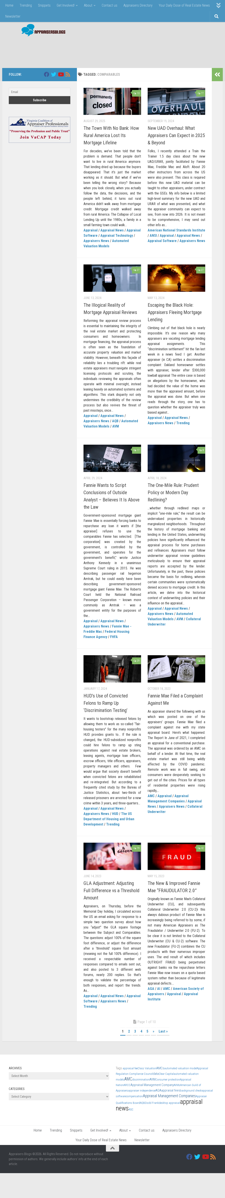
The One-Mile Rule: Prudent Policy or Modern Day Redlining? (173, 493)
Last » (163, 1031)
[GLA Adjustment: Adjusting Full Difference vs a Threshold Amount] (112, 856)
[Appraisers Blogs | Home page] (42, 31)
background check (191, 1090)
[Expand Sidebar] (217, 74)
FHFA (114, 637)
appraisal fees (170, 1090)
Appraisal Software (162, 241)
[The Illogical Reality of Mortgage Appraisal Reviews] (112, 278)
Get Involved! (65, 5)
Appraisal (90, 230)
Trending (26, 5)
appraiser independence (141, 1090)
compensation (134, 1096)
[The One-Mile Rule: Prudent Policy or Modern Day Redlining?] (176, 458)
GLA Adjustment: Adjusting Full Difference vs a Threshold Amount (111, 891)
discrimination (140, 1079)
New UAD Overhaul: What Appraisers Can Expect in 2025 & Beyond (176, 135)
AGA (151, 989)
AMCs (160, 1068)
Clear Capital (166, 1073)
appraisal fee (130, 1068)
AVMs (177, 1085)
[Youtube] (60, 74)
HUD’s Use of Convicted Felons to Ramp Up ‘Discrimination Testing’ (105, 703)
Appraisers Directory (137, 5)
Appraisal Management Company (152, 1085)
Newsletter (12, 16)
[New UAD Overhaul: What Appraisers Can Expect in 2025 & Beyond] (176, 101)
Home (9, 5)
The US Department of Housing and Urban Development (108, 819)
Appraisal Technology (116, 235)
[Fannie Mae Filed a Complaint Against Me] (176, 668)
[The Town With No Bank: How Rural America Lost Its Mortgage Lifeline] (112, 101)
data (156, 1074)
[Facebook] (46, 74)
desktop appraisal (169, 1102)
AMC (151, 796)
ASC (131, 1109)
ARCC (127, 1085)
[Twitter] (53, 74)
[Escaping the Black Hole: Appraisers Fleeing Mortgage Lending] (176, 278)
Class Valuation (147, 1068)
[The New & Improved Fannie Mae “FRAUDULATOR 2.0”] (176, 856)
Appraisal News (112, 230)
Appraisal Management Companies (169, 1095)
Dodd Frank (152, 1102)
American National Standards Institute (176, 230)
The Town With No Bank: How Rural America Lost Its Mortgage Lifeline (111, 135)
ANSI (153, 235)
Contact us (109, 5)
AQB (115, 421)
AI (158, 989)
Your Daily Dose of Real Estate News (184, 5)
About (88, 5)
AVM (115, 426)
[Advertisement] (136, 50)
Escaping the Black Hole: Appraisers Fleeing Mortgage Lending (175, 312)
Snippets (44, 5)
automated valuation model (180, 1068)
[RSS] (67, 74)
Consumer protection (167, 1079)
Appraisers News (96, 241)
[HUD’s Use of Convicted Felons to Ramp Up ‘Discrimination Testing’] (112, 668)
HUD (115, 814)
